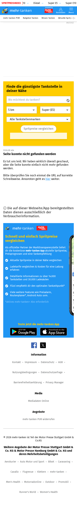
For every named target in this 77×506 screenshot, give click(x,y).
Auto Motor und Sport (32, 461)
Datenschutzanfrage (51, 372)
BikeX (51, 461)
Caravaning (64, 461)
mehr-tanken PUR (11, 18)
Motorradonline (32, 481)
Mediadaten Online (38, 400)
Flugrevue (28, 471)
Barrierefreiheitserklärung (28, 382)
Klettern (41, 471)
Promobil (63, 481)
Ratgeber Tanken (30, 18)
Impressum (31, 362)
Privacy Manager (55, 382)
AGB (60, 362)
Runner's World (27, 492)
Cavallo (15, 471)
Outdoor (49, 481)
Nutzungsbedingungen (24, 372)
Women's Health (49, 492)
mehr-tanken (57, 471)
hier (47, 179)
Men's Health (13, 481)
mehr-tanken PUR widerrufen (39, 419)
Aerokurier (10, 461)
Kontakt (16, 362)
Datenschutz (47, 362)
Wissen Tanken (48, 18)
